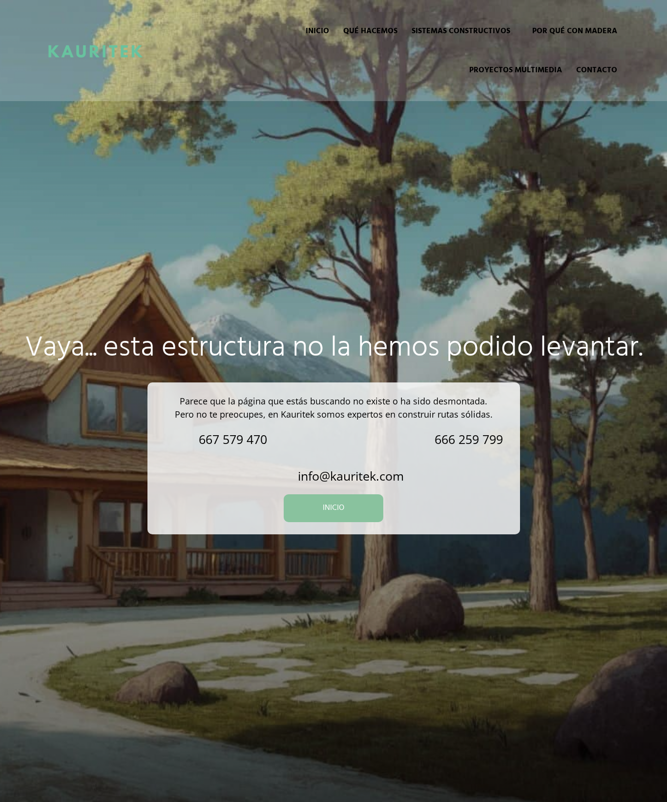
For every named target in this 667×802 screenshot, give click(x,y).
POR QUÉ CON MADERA (574, 31)
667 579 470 (233, 439)
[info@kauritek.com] (277, 476)
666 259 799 (469, 439)
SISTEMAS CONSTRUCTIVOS (461, 31)
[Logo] (95, 51)
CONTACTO (596, 70)
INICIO (317, 31)
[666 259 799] (413, 439)
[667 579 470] (178, 439)
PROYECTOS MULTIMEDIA (515, 70)
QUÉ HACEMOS (370, 31)
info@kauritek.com (351, 475)
